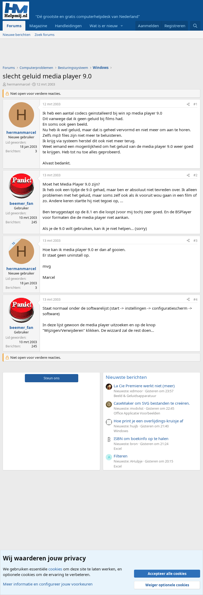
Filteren (120, 456)
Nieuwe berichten (16, 34)
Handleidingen (68, 25)
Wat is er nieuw (104, 25)
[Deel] (188, 104)
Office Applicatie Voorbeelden (137, 413)
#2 (195, 175)
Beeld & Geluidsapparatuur (135, 395)
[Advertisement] (99, 53)
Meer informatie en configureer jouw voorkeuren (48, 584)
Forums (14, 25)
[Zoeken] (195, 26)
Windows (121, 430)
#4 (195, 299)
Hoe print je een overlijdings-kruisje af (148, 420)
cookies (55, 569)
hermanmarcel (18, 84)
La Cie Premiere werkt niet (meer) (144, 385)
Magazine (38, 25)
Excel (118, 448)
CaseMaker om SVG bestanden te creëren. (152, 403)
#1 (195, 104)
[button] (122, 26)
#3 (195, 240)
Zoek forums (44, 34)
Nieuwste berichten (126, 377)
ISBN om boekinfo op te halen (141, 438)
